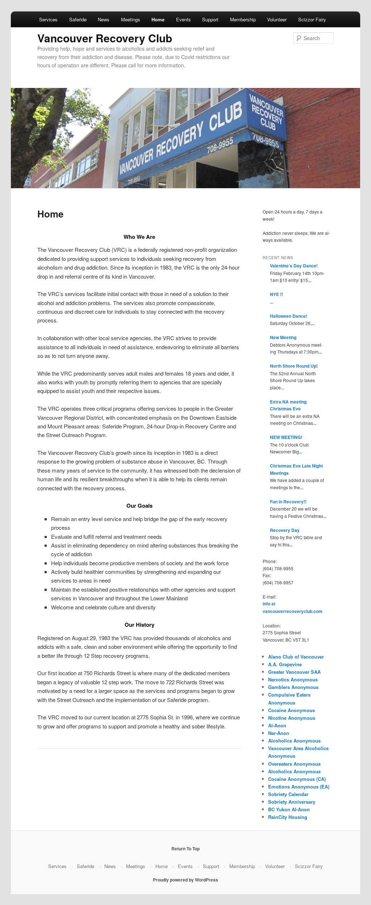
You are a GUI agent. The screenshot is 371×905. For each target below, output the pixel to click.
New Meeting (283, 337)
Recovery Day (285, 530)
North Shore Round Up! (294, 366)
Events (183, 19)
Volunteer (277, 19)
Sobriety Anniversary (291, 801)
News (103, 19)
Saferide (78, 19)
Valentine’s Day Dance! (294, 265)
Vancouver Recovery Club (104, 38)
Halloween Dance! (288, 316)
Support (210, 19)
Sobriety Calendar (288, 794)
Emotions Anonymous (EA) (298, 786)
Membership (243, 19)
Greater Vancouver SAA (294, 671)
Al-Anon (277, 725)
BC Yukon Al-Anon (289, 809)
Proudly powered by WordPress (185, 879)
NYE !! (276, 294)
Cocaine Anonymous (291, 710)
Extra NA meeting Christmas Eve (288, 405)
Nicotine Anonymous (291, 717)
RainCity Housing (287, 816)
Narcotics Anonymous (293, 679)
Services (48, 19)
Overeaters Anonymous (294, 763)
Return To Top (185, 848)
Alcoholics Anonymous (294, 740)
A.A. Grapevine (285, 664)
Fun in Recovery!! (288, 501)
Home (157, 19)
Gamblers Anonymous (293, 687)
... (309, 280)
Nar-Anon (278, 733)
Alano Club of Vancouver (296, 656)
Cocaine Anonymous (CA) (297, 778)
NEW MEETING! (286, 437)
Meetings (130, 19)
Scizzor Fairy (312, 19)
